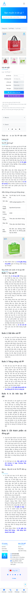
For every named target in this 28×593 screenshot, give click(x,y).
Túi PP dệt (11, 28)
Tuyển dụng (5, 550)
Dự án (19, 546)
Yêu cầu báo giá (15, 96)
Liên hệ (3, 546)
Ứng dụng (20, 548)
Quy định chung (22, 550)
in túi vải (16, 420)
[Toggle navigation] (24, 3)
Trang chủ (4, 28)
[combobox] (14, 570)
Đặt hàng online (15, 92)
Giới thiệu (4, 548)
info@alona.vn (15, 555)
